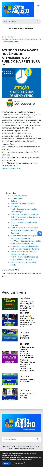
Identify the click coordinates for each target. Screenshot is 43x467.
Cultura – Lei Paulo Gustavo (22, 203)
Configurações (18, 463)
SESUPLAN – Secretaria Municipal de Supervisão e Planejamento (25, 242)
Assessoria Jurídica (18, 195)
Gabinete (14, 206)
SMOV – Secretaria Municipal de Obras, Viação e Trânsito (24, 258)
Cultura (13, 201)
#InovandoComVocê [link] (11, 168)
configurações (27, 459)
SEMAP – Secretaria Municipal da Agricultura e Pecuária (24, 237)
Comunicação (16, 198)
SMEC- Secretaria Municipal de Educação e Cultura (23, 253)
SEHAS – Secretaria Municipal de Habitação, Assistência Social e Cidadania (24, 230)
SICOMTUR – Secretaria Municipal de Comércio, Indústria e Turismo (24, 247)
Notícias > (11, 37)
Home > (4, 37)
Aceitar (6, 463)
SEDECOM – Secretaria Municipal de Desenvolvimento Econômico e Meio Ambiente (25, 217)
